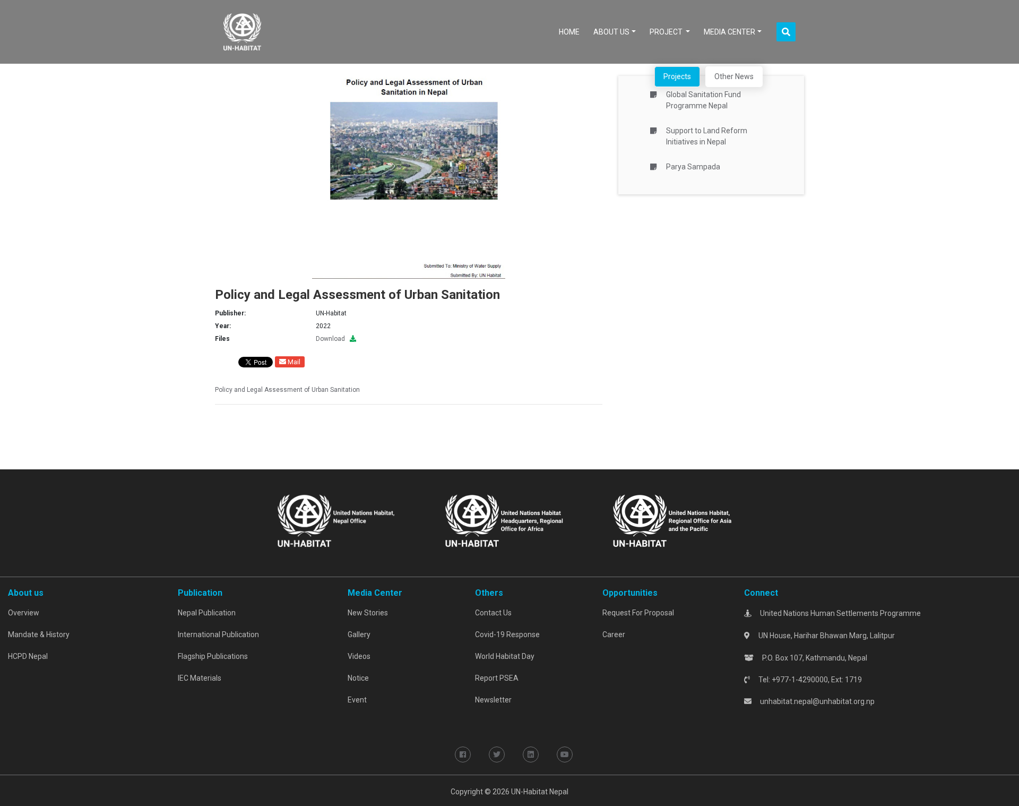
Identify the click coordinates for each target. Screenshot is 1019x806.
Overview (23, 612)
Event (357, 700)
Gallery (359, 634)
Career (613, 634)
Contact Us (493, 612)
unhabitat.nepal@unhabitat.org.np (817, 701)
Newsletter (493, 700)
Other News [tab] (734, 76)
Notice (358, 678)
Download (333, 338)
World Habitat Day (504, 656)
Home (571, 31)
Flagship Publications (213, 656)
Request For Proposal (638, 612)
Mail (293, 362)
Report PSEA (497, 678)
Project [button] (667, 32)
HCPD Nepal (28, 656)
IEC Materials (199, 678)
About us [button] (611, 32)
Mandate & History (39, 634)
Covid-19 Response (507, 634)
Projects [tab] (677, 76)
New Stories (368, 612)
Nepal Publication (207, 612)
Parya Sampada (693, 166)
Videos (359, 656)
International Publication (218, 634)
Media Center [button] (729, 32)
